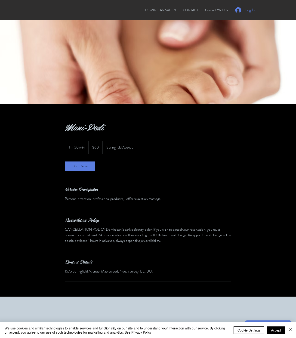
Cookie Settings (248, 330)
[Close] (290, 330)
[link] (80, 166)
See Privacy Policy (138, 332)
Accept (276, 330)
